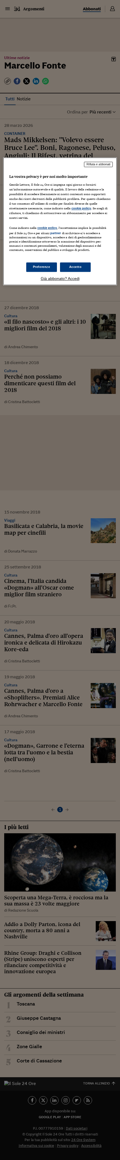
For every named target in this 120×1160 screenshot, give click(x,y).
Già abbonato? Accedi (60, 278)
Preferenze (41, 266)
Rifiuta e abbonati (98, 164)
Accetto (75, 266)
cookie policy (81, 208)
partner (55, 233)
